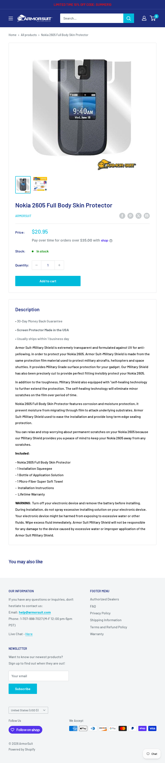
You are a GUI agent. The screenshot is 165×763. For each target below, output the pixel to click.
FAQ (93, 606)
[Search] (128, 18)
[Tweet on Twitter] (139, 215)
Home (13, 35)
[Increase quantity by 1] (59, 265)
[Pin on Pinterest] (130, 215)
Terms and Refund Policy (108, 627)
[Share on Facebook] (122, 215)
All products (29, 35)
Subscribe (23, 689)
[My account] (144, 18)
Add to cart (48, 281)
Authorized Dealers (104, 599)
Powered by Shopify (22, 749)
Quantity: (22, 265)
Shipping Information (106, 620)
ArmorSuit (23, 216)
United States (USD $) (24, 710)
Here (29, 634)
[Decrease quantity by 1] (36, 265)
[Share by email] (147, 215)
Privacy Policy (100, 613)
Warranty (97, 634)
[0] (153, 18)
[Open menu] (11, 18)
